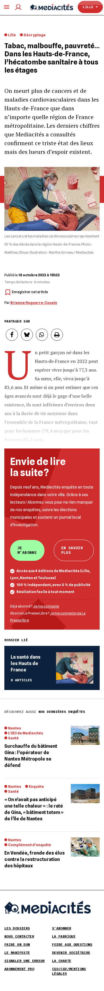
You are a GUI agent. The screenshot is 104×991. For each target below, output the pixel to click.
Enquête (36, 786)
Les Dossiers (17, 928)
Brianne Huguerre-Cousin (33, 302)
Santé (13, 738)
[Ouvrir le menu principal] (6, 7)
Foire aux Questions (72, 944)
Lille (89, 7)
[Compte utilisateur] (18, 7)
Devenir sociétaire (71, 952)
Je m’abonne (27, 550)
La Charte (61, 960)
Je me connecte (46, 606)
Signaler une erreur (24, 960)
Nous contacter (19, 936)
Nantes (14, 728)
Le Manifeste (17, 952)
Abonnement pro (19, 969)
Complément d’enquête (29, 845)
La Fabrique (63, 936)
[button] (12, 335)
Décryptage (35, 35)
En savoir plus (72, 550)
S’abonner (61, 928)
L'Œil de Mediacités (25, 733)
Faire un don (17, 944)
